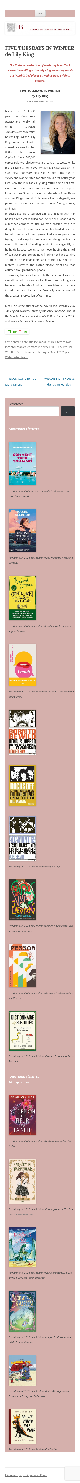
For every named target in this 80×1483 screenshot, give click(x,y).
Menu (40, 13)
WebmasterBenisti (16, 357)
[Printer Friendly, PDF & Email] (17, 331)
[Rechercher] (68, 411)
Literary (60, 342)
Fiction (49, 342)
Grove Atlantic (26, 352)
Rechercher (16, 404)
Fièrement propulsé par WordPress (26, 1475)
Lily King (41, 352)
